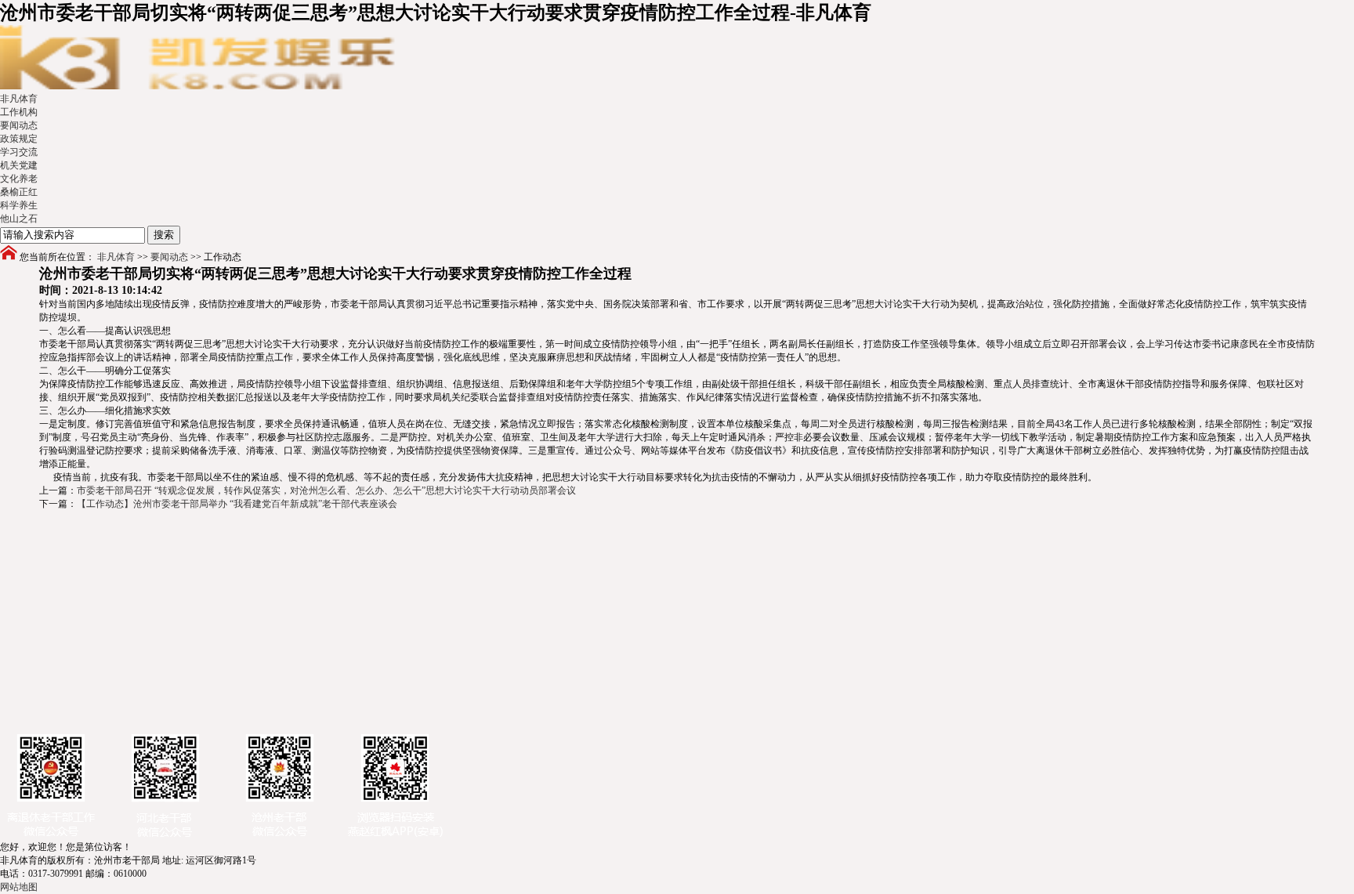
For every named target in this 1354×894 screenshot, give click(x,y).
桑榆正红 (19, 191)
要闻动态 (19, 125)
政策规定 (19, 138)
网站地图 (19, 886)
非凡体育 (19, 98)
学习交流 (19, 152)
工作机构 (19, 112)
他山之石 (19, 218)
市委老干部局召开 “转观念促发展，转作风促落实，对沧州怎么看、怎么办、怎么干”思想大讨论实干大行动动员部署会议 (326, 490)
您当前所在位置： (57, 257)
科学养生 (19, 205)
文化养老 (19, 178)
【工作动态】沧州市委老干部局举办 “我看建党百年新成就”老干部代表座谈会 (237, 503)
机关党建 (19, 165)
